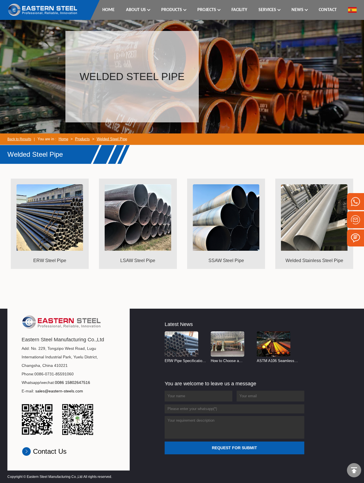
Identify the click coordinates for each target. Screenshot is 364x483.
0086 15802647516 (72, 382)
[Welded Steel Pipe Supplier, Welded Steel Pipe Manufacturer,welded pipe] (42, 9)
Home (63, 139)
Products (82, 139)
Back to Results (19, 139)
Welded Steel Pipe (112, 139)
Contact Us (50, 451)
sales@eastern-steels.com (59, 391)
